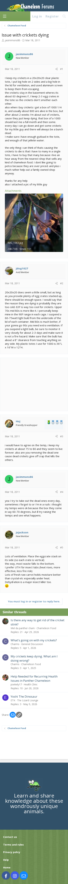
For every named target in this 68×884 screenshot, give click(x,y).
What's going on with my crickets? (34, 640)
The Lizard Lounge (27, 700)
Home (6, 867)
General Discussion (32, 644)
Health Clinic (30, 684)
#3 (61, 436)
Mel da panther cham (23, 628)
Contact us (10, 837)
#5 (61, 547)
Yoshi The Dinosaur (24, 696)
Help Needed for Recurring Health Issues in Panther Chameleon (34, 678)
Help (6, 859)
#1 (61, 69)
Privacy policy (11, 852)
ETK (13, 700)
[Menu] (4, 16)
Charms (15, 644)
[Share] (56, 69)
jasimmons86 (12, 40)
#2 (61, 283)
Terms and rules (13, 844)
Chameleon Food (46, 628)
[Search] (64, 16)
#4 (61, 492)
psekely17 (16, 684)
